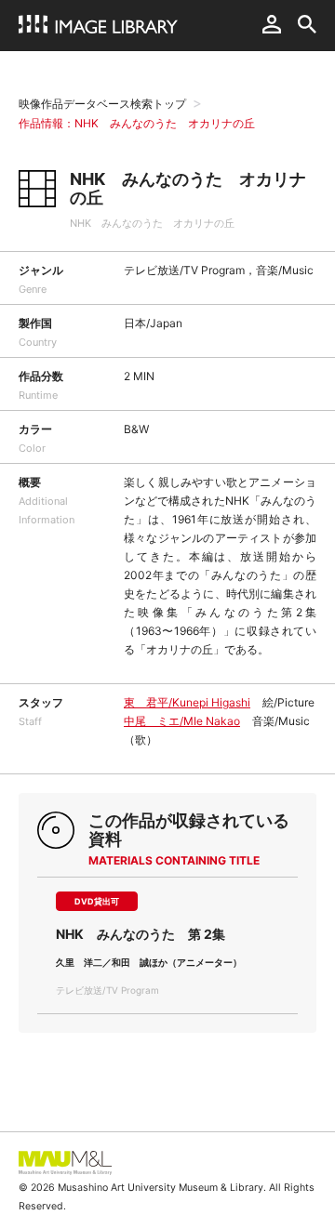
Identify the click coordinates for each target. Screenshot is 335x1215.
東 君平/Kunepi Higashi (187, 702)
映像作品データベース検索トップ (102, 104)
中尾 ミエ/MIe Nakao (182, 721)
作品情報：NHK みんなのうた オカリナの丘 (137, 123)
